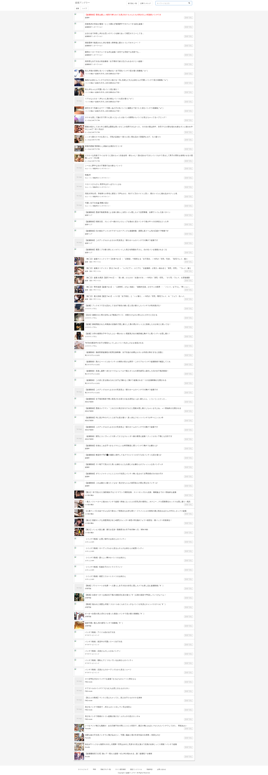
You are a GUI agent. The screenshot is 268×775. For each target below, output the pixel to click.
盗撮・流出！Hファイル (93, 262)
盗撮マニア (88, 215)
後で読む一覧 (132, 3)
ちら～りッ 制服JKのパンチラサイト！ (98, 168)
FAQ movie (88, 682)
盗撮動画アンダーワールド (94, 27)
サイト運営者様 (120, 769)
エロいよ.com (89, 542)
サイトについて (83, 769)
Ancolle (87, 747)
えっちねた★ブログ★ (92, 120)
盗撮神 (87, 17)
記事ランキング (145, 3)
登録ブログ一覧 (105, 769)
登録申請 (149, 769)
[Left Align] (189, 3)
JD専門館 (88, 588)
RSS (94, 769)
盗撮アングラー (131, 773)
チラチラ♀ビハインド (92, 635)
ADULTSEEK (89, 402)
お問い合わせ (161, 769)
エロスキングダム (91, 308)
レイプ (84, 8)
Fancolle (88, 728)
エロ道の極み (89, 495)
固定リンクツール (136, 769)
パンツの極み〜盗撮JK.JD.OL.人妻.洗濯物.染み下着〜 (102, 73)
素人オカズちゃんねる (92, 355)
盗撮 (77, 8)
